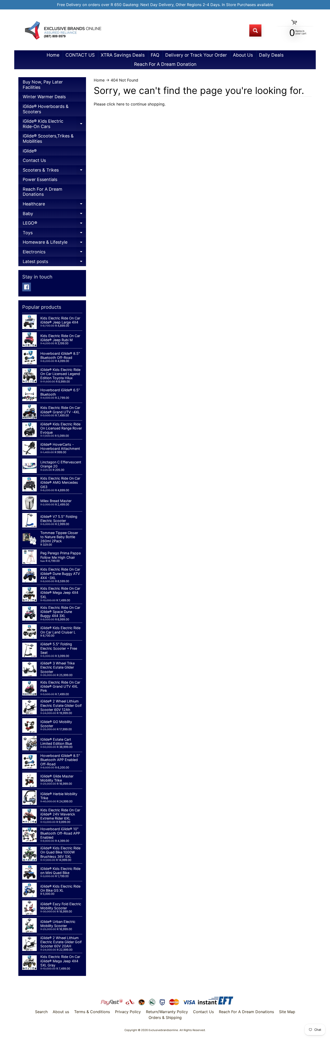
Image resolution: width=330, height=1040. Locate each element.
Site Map (287, 1011)
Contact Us (34, 160)
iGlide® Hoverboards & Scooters (46, 109)
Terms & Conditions (92, 1011)
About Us (243, 55)
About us (61, 1011)
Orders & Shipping (165, 1017)
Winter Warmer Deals (44, 96)
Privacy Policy (128, 1011)
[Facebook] (26, 287)
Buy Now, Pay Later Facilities (43, 84)
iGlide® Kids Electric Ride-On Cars (54, 125)
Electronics (54, 253)
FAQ (155, 55)
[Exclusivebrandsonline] (62, 30)
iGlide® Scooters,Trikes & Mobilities (48, 138)
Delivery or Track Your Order (196, 55)
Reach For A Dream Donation (165, 64)
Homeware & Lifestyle (54, 243)
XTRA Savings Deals (123, 55)
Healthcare (54, 205)
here (120, 104)
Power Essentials (40, 179)
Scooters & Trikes (54, 171)
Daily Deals (271, 55)
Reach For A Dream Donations (42, 192)
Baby (54, 215)
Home (53, 55)
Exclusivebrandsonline (163, 1030)
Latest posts (54, 262)
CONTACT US (80, 55)
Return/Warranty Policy (167, 1011)
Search (41, 1011)
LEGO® (54, 224)
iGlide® (30, 150)
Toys (54, 234)
